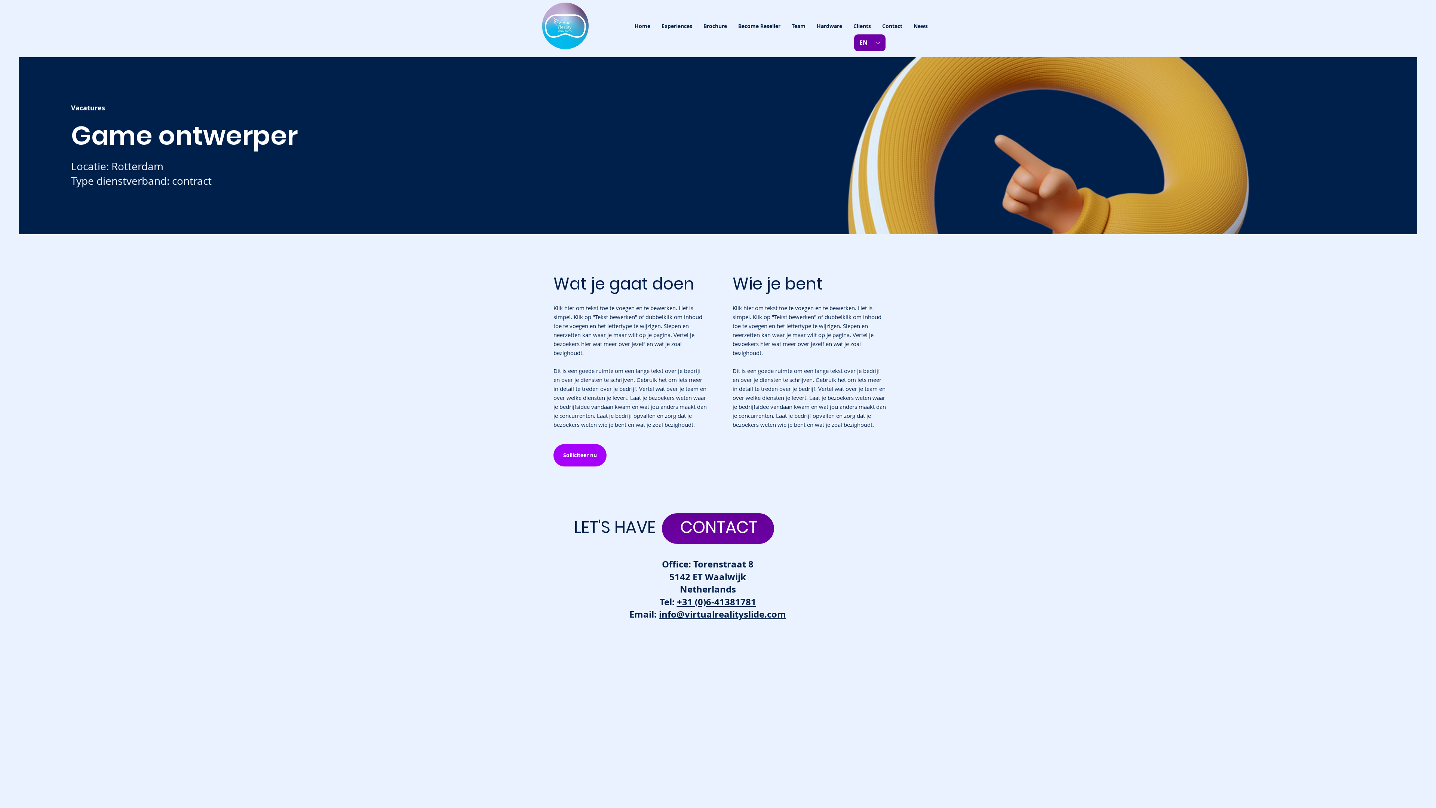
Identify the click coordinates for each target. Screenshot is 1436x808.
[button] (677, 26)
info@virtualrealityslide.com (722, 614)
